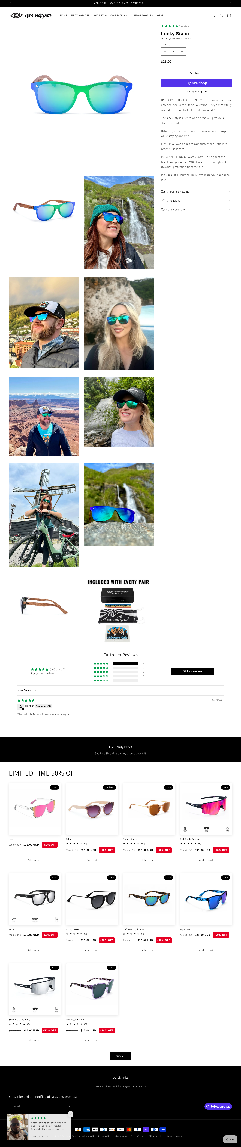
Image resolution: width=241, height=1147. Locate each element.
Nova (11, 839)
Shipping (165, 38)
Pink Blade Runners (190, 839)
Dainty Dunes (130, 839)
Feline (69, 839)
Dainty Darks (72, 929)
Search (99, 1086)
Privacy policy (120, 1136)
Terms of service (138, 1136)
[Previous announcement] (10, 3)
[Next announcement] (231, 3)
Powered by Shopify (86, 1136)
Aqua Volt (185, 929)
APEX (11, 929)
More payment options (196, 91)
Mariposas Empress (76, 1019)
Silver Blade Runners (19, 1019)
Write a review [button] (192, 671)
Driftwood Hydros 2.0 (134, 929)
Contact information (176, 1136)
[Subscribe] (68, 1106)
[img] (26, 700)
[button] (99, 15)
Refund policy (104, 1136)
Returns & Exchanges (118, 1086)
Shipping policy (156, 1136)
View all (121, 1055)
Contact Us (139, 1086)
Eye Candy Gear (69, 1136)
